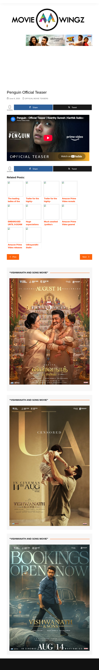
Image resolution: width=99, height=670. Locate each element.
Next (84, 257)
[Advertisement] (49, 65)
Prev (14, 257)
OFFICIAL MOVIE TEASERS (36, 98)
